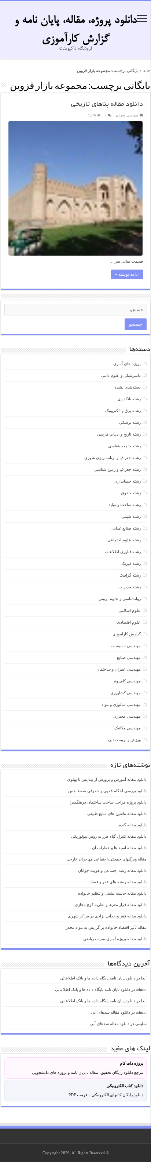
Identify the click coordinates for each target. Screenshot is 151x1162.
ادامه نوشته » (127, 274)
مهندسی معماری (127, 115)
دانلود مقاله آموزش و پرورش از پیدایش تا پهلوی (107, 779)
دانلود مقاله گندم (132, 825)
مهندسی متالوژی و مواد (121, 704)
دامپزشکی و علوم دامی (121, 375)
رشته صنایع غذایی (126, 528)
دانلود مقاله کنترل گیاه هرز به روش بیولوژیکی (109, 836)
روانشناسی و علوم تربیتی (120, 598)
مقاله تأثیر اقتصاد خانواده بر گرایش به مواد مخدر (106, 927)
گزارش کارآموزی (127, 634)
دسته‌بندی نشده (127, 387)
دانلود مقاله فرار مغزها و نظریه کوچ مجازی (111, 904)
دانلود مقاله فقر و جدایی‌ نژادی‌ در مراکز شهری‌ (107, 916)
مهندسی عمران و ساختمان (118, 669)
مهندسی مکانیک (127, 728)
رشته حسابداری (127, 481)
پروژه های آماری (127, 363)
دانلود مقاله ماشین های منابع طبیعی (117, 813)
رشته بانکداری (129, 399)
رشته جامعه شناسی (124, 446)
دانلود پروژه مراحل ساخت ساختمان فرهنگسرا (108, 802)
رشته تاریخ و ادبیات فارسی (119, 434)
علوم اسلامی (129, 610)
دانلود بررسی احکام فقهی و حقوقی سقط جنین (107, 790)
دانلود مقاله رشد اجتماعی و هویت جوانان (112, 870)
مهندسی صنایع (129, 657)
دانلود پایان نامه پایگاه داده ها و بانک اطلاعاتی (97, 978)
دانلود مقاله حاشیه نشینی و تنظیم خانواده (112, 893)
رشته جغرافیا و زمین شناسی (117, 469)
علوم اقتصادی (129, 622)
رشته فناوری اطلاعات (123, 551)
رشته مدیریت (129, 587)
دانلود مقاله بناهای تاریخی (107, 104)
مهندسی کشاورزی (125, 692)
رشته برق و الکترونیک (123, 410)
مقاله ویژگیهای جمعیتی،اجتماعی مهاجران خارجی (106, 859)
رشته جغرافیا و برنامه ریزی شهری (112, 457)
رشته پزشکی (130, 422)
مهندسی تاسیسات (126, 645)
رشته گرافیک (130, 575)
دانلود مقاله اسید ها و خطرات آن (119, 847)
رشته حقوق (131, 493)
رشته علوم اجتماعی (124, 540)
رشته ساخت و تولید (124, 504)
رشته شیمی (131, 516)
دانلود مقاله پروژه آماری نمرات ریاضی (115, 939)
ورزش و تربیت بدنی (124, 739)
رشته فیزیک (131, 563)
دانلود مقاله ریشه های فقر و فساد (118, 882)
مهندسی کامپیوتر (127, 681)
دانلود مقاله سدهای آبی (110, 1012)
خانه (146, 70)
